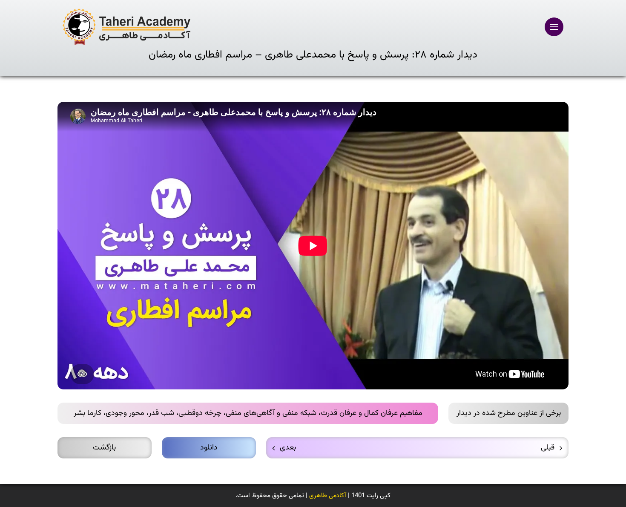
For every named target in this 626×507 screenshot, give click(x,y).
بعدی (288, 448)
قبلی (547, 448)
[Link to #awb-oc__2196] (554, 26)
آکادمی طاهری (327, 496)
